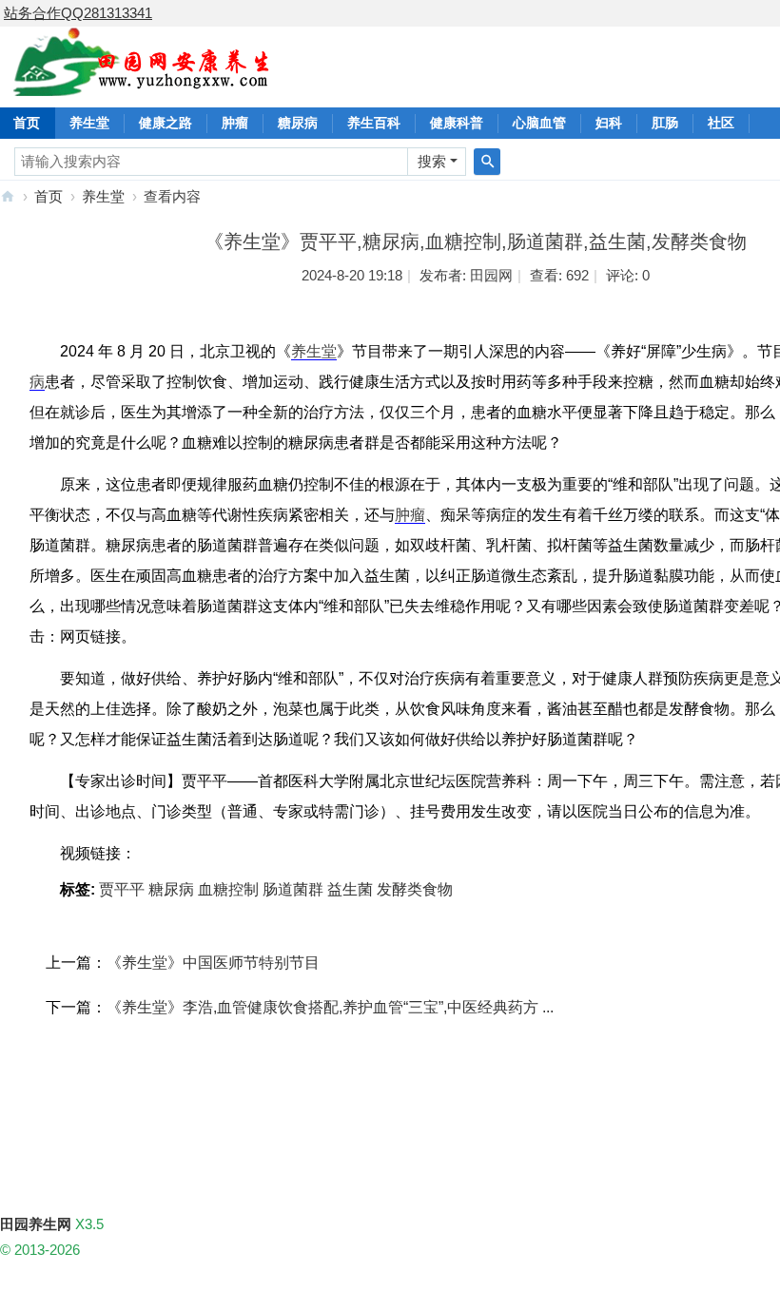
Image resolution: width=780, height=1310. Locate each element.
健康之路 (165, 122)
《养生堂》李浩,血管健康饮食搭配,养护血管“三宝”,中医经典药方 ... (330, 1007)
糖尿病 (298, 122)
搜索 (432, 161)
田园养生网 (7, 196)
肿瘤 (235, 122)
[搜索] (487, 161)
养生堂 (89, 122)
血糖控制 (228, 889)
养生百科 (373, 122)
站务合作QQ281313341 (78, 13)
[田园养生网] (142, 85)
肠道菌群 (293, 889)
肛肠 (665, 122)
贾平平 (122, 889)
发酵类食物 (415, 889)
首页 (48, 196)
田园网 (491, 275)
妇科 (608, 122)
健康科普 (456, 122)
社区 (721, 122)
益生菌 (350, 889)
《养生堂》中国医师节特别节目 (213, 962)
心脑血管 (539, 122)
